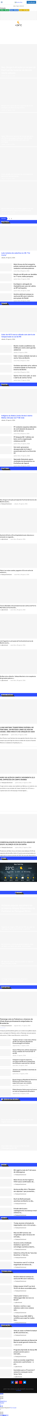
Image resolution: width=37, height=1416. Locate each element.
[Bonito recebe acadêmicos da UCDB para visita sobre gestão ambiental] (6, 349)
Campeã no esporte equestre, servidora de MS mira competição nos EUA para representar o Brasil (24, 1061)
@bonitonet (5, 539)
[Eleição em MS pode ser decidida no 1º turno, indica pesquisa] (6, 277)
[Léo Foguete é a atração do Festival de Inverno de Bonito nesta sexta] (18, 626)
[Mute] (1, 1406)
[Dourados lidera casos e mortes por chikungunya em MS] (18, 1138)
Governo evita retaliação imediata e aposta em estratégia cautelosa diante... (24, 1245)
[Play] (1, 1394)
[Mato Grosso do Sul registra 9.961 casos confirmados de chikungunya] (6, 1183)
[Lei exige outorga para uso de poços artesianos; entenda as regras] (18, 974)
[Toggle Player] (0, 1400)
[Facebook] (12, 1382)
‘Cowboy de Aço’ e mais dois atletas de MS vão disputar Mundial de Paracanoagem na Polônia (24, 1041)
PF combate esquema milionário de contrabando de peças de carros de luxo (25, 429)
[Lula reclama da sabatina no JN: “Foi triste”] (18, 243)
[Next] (11, 218)
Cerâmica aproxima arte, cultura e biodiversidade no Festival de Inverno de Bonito (25, 367)
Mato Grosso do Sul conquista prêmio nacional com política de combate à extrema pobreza (25, 266)
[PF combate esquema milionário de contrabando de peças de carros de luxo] (6, 430)
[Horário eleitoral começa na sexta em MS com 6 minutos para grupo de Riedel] (6, 297)
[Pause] (2, 1394)
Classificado (31, 2)
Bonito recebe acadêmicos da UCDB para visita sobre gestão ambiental (25, 348)
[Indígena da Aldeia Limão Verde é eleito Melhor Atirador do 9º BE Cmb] (18, 405)
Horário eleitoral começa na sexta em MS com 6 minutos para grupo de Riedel (24, 296)
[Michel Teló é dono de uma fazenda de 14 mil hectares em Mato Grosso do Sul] (18, 95)
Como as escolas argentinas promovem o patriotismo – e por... (24, 1362)
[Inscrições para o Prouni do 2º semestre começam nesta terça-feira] (6, 1373)
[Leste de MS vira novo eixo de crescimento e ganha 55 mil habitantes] (18, 164)
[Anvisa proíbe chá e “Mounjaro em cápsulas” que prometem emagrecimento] (6, 1192)
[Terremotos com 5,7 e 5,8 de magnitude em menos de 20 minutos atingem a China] (6, 1265)
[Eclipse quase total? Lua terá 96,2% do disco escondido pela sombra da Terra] (6, 1289)
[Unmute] (2, 1406)
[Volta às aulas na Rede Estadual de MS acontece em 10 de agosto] (6, 1334)
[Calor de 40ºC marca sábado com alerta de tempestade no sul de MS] (18, 324)
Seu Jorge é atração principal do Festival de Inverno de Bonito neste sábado (18, 70)
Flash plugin (13, 1407)
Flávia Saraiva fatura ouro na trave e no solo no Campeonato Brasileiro (25, 1090)
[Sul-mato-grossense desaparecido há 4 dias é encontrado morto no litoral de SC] (6, 450)
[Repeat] (3, 1401)
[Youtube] (20, 1382)
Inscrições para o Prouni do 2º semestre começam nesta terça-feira (24, 1372)
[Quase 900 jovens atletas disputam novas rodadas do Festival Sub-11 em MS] (5, 1052)
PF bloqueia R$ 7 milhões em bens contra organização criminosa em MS (24, 439)
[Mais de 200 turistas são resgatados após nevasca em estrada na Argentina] (6, 1236)
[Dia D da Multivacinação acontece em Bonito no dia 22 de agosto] (6, 1202)
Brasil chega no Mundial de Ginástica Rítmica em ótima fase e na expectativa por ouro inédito (25, 1081)
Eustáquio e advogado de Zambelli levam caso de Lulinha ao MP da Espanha (25, 286)
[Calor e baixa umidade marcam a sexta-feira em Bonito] (6, 359)
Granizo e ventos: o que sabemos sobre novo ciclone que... (24, 1308)
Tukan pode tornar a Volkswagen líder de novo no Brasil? (24, 1298)
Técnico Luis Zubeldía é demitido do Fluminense (24, 1070)
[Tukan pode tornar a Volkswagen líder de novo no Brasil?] (6, 1299)
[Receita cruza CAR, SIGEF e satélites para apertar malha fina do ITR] (6, 1319)
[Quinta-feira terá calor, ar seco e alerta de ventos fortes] (6, 379)
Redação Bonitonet (7, 504)
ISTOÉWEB (18, 1390)
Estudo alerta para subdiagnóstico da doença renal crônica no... (25, 1210)
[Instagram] (16, 1382)
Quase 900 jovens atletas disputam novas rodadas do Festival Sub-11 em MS (24, 1051)
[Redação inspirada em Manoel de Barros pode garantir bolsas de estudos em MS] (6, 1343)
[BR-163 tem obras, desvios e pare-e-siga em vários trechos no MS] (18, 957)
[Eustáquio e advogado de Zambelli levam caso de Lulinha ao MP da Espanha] (6, 287)
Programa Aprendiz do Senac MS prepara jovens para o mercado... (25, 1352)
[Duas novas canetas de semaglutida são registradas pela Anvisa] (18, 1114)
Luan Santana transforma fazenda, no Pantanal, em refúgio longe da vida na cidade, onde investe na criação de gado (17, 729)
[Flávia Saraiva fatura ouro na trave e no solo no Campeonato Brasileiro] (5, 1092)
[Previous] (9, 218)
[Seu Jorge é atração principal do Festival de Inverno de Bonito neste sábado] (18, 61)
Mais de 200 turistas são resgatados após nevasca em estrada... (24, 1235)
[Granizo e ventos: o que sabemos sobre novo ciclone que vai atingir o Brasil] (6, 1309)
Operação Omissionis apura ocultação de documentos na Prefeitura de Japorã (24, 461)
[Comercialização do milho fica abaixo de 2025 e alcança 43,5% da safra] (18, 826)
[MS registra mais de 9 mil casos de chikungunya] (6, 1173)
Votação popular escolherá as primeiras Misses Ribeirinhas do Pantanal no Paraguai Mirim (18, 908)
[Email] (24, 1382)
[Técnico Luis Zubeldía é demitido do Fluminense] (5, 1072)
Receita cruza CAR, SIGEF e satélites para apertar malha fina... (24, 1318)
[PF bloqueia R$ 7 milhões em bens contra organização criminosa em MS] (6, 440)
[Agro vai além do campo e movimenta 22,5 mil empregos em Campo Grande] (18, 761)
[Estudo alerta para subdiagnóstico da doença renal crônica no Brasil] (6, 1212)
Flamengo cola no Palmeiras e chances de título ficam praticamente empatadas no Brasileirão (16, 1021)
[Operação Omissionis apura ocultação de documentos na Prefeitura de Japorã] (6, 462)
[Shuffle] (0, 1401)
